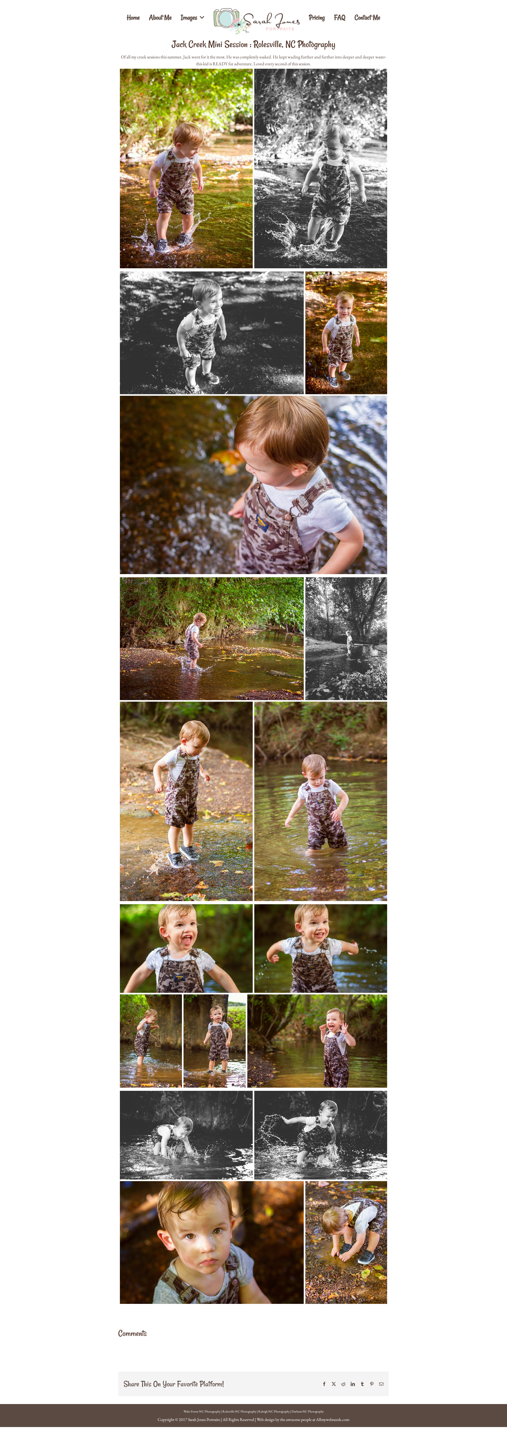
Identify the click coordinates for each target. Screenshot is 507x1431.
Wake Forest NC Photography (202, 1411)
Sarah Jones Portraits (204, 1419)
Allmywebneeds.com (332, 1419)
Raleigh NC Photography (274, 1411)
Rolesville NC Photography (239, 1411)
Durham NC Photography (308, 1411)
